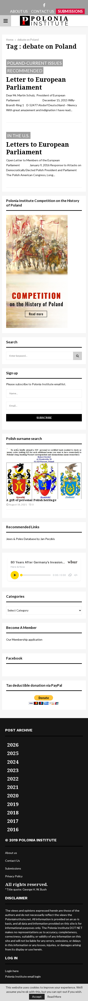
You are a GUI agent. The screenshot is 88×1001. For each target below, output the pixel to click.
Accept (37, 996)
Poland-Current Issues (34, 63)
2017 (13, 821)
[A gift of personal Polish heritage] (44, 473)
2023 (13, 770)
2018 (13, 812)
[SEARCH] (77, 356)
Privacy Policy (14, 876)
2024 (13, 761)
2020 (13, 795)
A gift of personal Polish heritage (31, 500)
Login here (12, 971)
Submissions (13, 868)
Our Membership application (24, 639)
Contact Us (12, 860)
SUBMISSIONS (70, 11)
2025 (13, 753)
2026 (13, 744)
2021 (13, 787)
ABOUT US (19, 11)
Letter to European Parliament (36, 83)
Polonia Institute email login (23, 976)
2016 (13, 829)
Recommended (24, 70)
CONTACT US (42, 11)
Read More (54, 996)
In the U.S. (18, 135)
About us (11, 853)
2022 (13, 778)
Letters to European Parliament (37, 148)
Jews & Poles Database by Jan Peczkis (30, 539)
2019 (13, 804)
